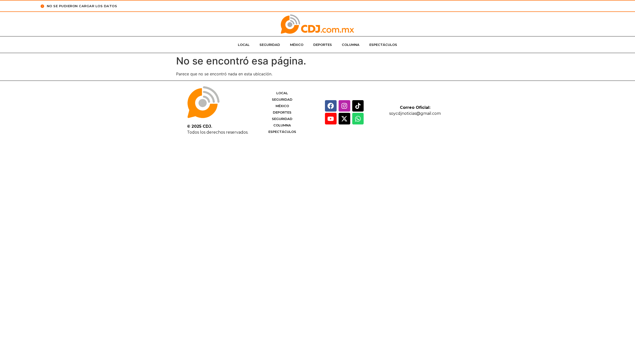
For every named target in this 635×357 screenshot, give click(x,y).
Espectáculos (383, 45)
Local (244, 45)
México (296, 45)
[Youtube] (331, 118)
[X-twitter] (344, 118)
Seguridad (269, 45)
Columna (350, 45)
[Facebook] (331, 106)
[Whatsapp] (358, 118)
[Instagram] (344, 106)
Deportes (322, 45)
